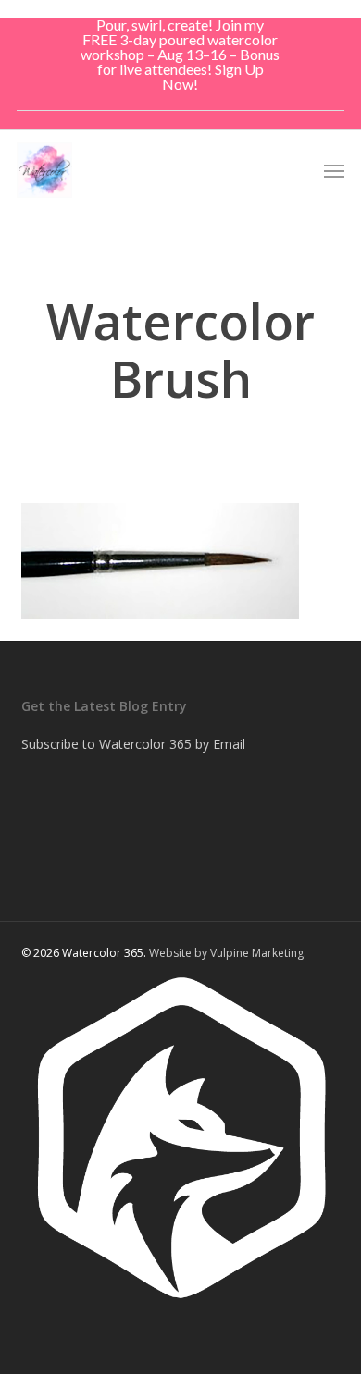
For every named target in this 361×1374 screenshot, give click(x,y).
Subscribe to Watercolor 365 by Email (133, 744)
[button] (334, 170)
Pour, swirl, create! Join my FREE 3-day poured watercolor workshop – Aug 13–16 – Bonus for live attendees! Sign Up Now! (180, 54)
